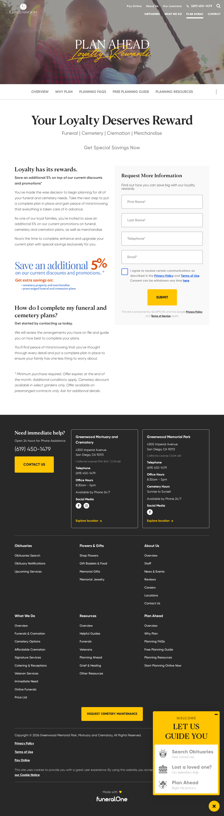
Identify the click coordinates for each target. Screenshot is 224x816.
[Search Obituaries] (217, 6)
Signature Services (28, 657)
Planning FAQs (92, 92)
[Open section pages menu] (216, 91)
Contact (214, 14)
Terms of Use (190, 276)
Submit (162, 297)
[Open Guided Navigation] (214, 806)
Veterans (86, 649)
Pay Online (134, 6)
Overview (40, 92)
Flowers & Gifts (92, 546)
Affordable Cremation (30, 649)
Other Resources (91, 673)
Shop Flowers (89, 555)
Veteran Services (26, 673)
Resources (88, 616)
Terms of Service (161, 316)
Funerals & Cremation (30, 633)
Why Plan (64, 92)
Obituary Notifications (30, 563)
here (186, 280)
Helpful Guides (90, 633)
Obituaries (152, 14)
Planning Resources (174, 92)
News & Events (154, 571)
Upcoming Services (28, 571)
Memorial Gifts (90, 571)
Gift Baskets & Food (93, 563)
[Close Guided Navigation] (216, 714)
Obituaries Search (27, 555)
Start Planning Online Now (162, 665)
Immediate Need (26, 681)
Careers (150, 587)
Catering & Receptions (31, 665)
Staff (147, 563)
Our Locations (172, 6)
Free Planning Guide (131, 92)
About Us (152, 6)
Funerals (85, 641)
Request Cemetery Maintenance (112, 714)
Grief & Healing (90, 665)
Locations (151, 595)
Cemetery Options (27, 641)
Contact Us (34, 464)
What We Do (173, 14)
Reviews (150, 579)
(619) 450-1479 (33, 449)
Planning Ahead (91, 657)
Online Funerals (25, 689)
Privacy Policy (163, 276)
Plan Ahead (194, 14)
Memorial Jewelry (92, 579)
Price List (21, 697)
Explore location (87, 521)
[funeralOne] (112, 798)
